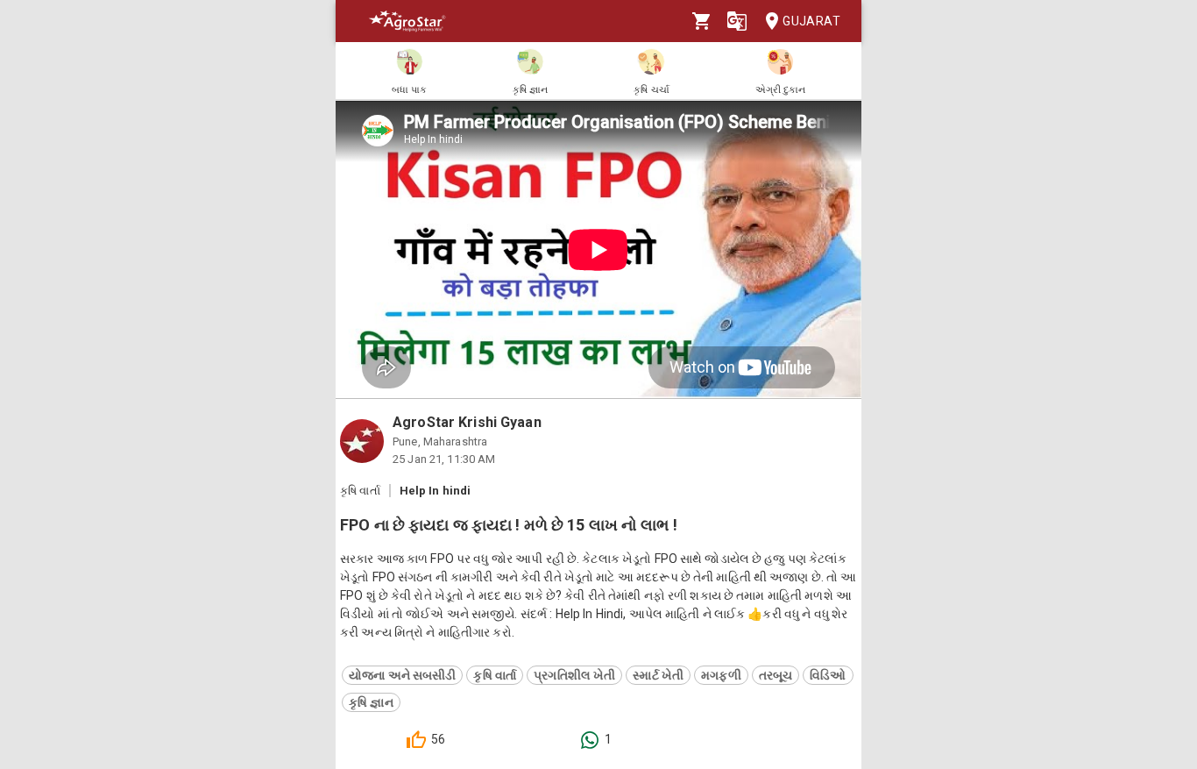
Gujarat (811, 21)
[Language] (736, 21)
